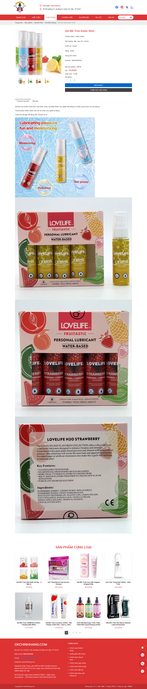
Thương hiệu (67, 17)
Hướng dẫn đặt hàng (77, 654)
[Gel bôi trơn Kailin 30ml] (21, 80)
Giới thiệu (36, 17)
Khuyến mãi (84, 17)
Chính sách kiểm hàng (78, 666)
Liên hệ (111, 17)
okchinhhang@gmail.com (28, 658)
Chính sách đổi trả (76, 670)
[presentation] (16, 80)
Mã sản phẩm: (70, 67)
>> (80, 633)
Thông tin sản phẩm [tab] (23, 101)
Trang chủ (21, 17)
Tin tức (98, 17)
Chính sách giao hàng (78, 663)
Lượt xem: (68, 74)
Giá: (66, 70)
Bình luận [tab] (35, 101)
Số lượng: (68, 77)
